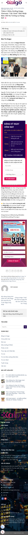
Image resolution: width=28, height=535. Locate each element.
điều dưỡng (10, 279)
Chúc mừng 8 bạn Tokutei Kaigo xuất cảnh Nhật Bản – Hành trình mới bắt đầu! (15, 393)
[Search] (26, 2)
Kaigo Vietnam (12, 281)
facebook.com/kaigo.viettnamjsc (11, 490)
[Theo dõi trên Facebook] (2, 498)
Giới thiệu (5, 492)
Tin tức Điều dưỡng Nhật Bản (10, 278)
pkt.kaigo (17, 22)
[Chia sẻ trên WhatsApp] (7, 271)
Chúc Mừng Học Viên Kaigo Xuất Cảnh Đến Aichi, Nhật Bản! (15, 381)
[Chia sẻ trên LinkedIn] (21, 271)
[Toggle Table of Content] (23, 28)
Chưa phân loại (5, 339)
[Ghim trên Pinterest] (18, 271)
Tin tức (11, 8)
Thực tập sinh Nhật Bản (8, 351)
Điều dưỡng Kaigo (17, 279)
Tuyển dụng (4, 363)
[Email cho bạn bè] (15, 271)
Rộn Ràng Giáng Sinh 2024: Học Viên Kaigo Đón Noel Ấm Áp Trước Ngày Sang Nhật (7, 300)
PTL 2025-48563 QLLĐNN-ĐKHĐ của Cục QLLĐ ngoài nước (16, 375)
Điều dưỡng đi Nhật (7, 345)
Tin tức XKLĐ (10, 9)
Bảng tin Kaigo (5, 8)
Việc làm (3, 366)
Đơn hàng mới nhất (8, 507)
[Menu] (2, 3)
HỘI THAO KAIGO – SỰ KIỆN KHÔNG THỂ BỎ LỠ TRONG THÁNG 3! (16, 399)
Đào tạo (3, 342)
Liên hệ (5, 495)
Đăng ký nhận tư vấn (8, 35)
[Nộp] (25, 326)
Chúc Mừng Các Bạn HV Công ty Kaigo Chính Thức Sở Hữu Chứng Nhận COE (15, 387)
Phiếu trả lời (4, 348)
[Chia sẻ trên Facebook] (9, 271)
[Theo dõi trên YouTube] (5, 498)
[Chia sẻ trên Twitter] (12, 271)
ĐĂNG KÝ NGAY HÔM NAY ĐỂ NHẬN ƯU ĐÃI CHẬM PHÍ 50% (14, 32)
